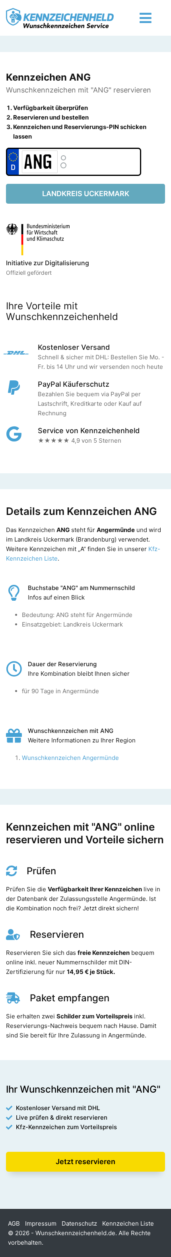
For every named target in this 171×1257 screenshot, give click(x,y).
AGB (14, 1223)
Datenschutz (79, 1223)
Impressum (40, 1223)
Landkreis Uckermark (85, 193)
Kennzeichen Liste (128, 1223)
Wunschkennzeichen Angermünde (70, 758)
